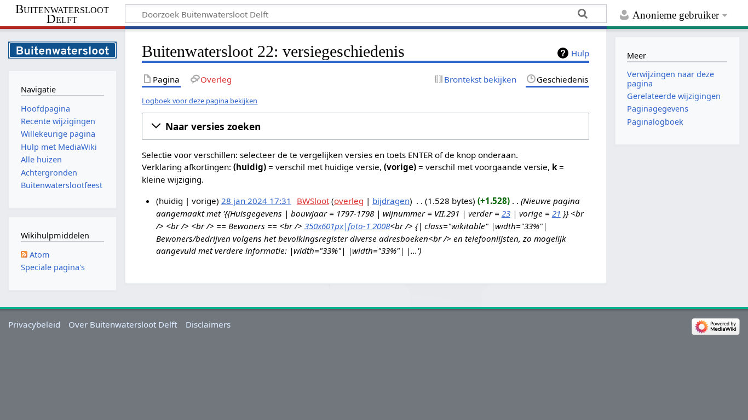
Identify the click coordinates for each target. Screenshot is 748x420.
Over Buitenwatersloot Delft (122, 324)
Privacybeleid (34, 324)
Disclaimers (208, 324)
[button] (365, 126)
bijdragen (391, 200)
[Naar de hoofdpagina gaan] (62, 49)
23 (506, 213)
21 (556, 213)
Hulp (580, 53)
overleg (349, 200)
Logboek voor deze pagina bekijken (199, 101)
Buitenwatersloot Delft (62, 14)
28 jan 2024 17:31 (256, 200)
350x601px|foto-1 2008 (347, 225)
